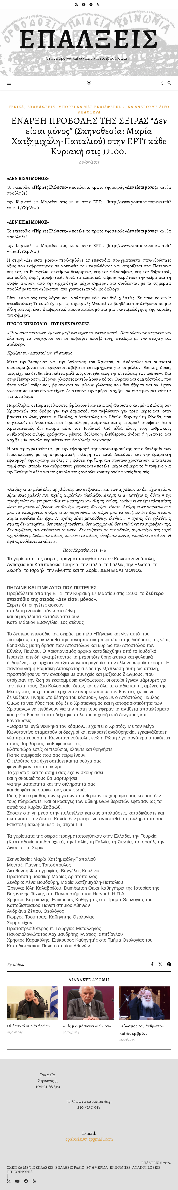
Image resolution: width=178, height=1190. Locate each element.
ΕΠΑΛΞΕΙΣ (89, 39)
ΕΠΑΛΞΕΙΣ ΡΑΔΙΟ (69, 1167)
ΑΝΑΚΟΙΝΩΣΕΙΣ (146, 1167)
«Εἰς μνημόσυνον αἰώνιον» (87, 1026)
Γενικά (16, 107)
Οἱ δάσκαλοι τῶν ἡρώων (29, 1026)
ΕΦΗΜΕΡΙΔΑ (97, 1167)
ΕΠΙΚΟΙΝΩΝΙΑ (20, 1172)
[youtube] (84, 4)
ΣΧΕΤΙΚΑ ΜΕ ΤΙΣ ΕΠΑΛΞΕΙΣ (30, 1167)
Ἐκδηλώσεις (41, 107)
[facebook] (91, 4)
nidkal (18, 964)
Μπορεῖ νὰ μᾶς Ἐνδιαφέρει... (91, 107)
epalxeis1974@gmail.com (89, 1139)
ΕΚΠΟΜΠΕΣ (120, 1167)
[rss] (76, 4)
